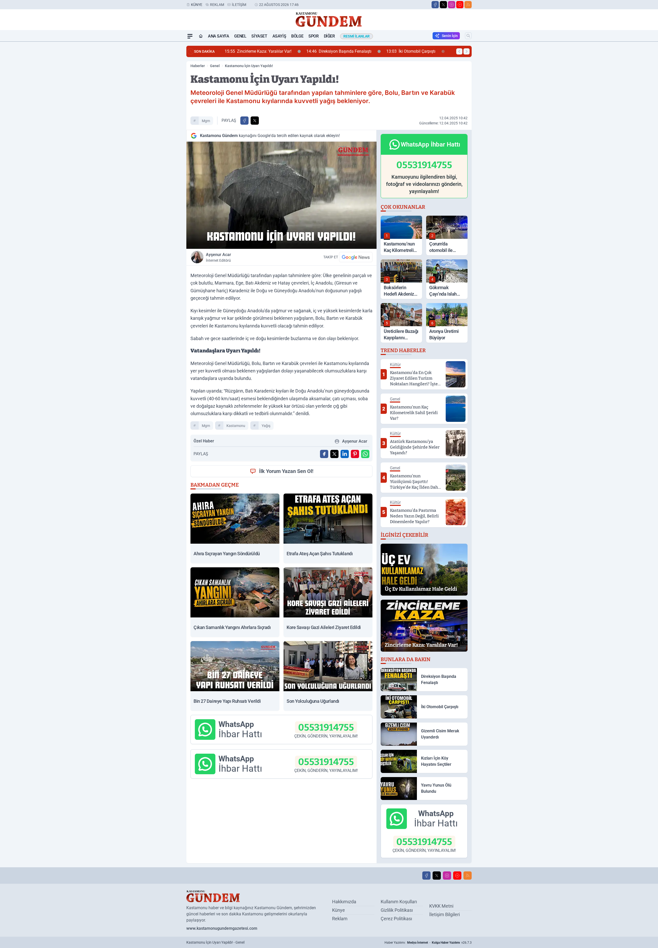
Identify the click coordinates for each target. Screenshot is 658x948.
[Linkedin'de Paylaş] (345, 454)
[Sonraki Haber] (466, 51)
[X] (443, 4)
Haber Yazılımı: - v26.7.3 (428, 942)
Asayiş (279, 36)
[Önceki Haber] (459, 51)
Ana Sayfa (218, 36)
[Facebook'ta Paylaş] (244, 120)
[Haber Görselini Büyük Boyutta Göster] (281, 195)
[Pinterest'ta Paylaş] (355, 454)
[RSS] (468, 4)
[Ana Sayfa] (201, 36)
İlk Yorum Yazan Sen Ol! (286, 471)
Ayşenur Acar (218, 257)
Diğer (329, 36)
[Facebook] (435, 4)
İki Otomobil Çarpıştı (358, 51)
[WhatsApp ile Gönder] (365, 454)
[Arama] (468, 35)
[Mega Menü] (190, 36)
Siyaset (259, 36)
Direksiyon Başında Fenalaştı (286, 51)
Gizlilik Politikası (397, 910)
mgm (206, 121)
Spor (313, 36)
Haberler (197, 66)
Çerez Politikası (396, 918)
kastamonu (235, 426)
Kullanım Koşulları (399, 901)
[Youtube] (459, 4)
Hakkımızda (344, 901)
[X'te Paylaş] (255, 120)
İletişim (239, 5)
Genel (240, 36)
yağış (266, 426)
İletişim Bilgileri (444, 914)
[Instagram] (451, 4)
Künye (196, 5)
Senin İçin (450, 36)
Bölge (297, 36)
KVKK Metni (441, 906)
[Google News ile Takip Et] (355, 257)
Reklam (217, 5)
